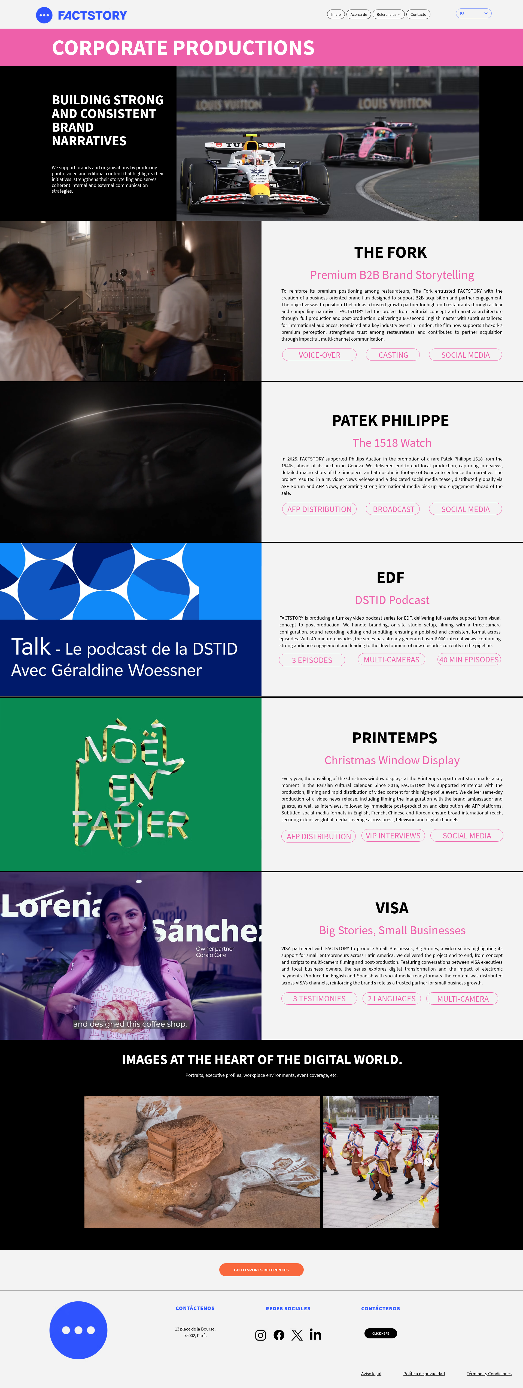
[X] (297, 1335)
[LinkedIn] (315, 1335)
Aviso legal (371, 1374)
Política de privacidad (424, 1374)
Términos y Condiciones (489, 1374)
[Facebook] (279, 1335)
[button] (252, 374)
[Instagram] (261, 1335)
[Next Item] (428, 1162)
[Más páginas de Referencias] (399, 14)
